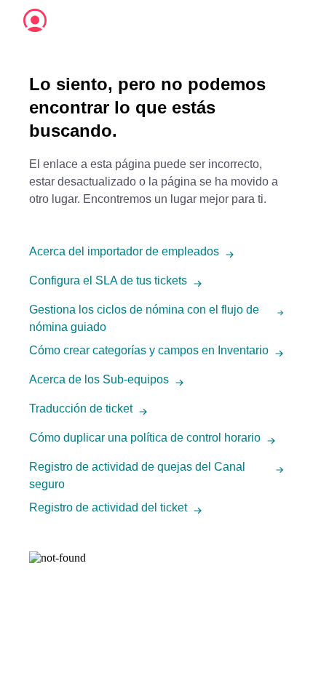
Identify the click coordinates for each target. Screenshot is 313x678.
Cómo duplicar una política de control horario (145, 437)
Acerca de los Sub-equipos (99, 379)
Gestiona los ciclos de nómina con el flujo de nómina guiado (144, 318)
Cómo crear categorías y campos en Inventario (149, 350)
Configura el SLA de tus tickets (108, 280)
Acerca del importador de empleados (124, 251)
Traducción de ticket (80, 408)
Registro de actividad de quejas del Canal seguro (137, 475)
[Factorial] (35, 20)
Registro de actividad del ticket (108, 507)
